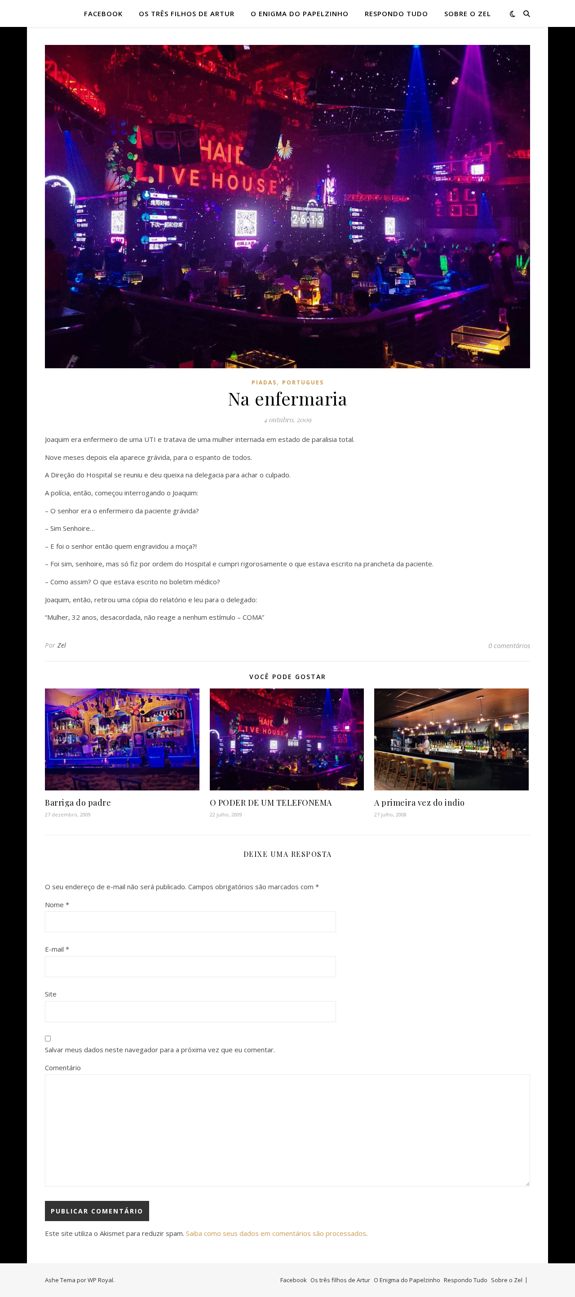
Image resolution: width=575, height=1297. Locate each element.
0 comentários (509, 645)
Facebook (103, 13)
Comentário (63, 1067)
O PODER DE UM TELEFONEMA (271, 802)
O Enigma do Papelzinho (300, 13)
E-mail (57, 948)
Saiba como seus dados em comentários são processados (276, 1233)
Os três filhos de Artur (186, 13)
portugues (303, 382)
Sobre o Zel (467, 13)
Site (51, 993)
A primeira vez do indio (419, 802)
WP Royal (100, 1280)
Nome (57, 904)
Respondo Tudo (396, 13)
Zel (62, 645)
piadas (264, 382)
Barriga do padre (78, 802)
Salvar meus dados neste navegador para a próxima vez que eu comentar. (160, 1049)
